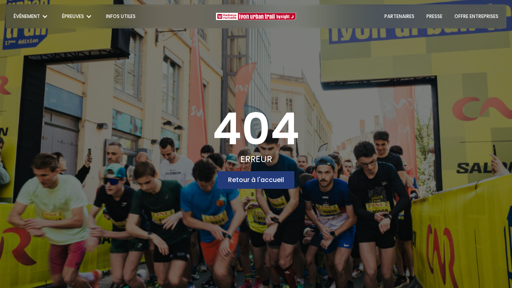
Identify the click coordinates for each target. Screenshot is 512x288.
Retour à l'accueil (256, 179)
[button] (32, 16)
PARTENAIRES (399, 16)
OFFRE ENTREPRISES (476, 16)
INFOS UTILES (121, 16)
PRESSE (434, 16)
